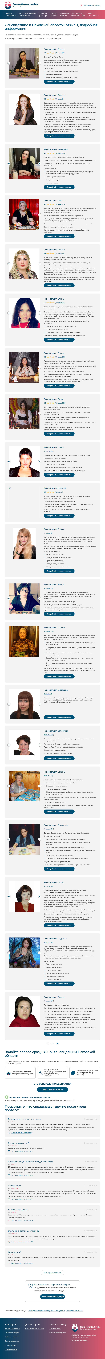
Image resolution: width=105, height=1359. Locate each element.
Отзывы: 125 (48, 735)
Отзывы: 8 (59, 492)
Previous (8, 63)
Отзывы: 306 (60, 204)
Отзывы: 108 (48, 451)
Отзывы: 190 (60, 153)
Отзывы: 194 (60, 357)
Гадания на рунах (53, 15)
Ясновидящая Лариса (54, 529)
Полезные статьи (11, 1349)
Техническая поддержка (57, 1333)
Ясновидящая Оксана (54, 772)
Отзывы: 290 (60, 403)
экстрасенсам (27, 15)
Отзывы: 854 (48, 829)
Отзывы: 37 (60, 253)
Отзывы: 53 (48, 942)
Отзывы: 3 (59, 99)
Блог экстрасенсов (93, 15)
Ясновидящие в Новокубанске (54, 1311)
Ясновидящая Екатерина (56, 149)
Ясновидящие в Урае (35, 1311)
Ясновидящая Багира (54, 49)
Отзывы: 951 (60, 303)
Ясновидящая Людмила (55, 939)
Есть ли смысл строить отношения (24, 1119)
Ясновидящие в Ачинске (74, 1311)
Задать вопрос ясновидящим (52, 1090)
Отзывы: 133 (48, 1001)
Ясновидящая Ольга (53, 399)
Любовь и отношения (18, 1210)
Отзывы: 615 (60, 53)
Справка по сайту (55, 1328)
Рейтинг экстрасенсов (11, 15)
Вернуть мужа (14, 1186)
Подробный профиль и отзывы (59, 81)
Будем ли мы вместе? (18, 1143)
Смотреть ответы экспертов (21, 1133)
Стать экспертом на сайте (34, 1328)
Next (39, 63)
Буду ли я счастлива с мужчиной (23, 1231)
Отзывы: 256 (48, 631)
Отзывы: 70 (48, 588)
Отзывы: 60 (48, 776)
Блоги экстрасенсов (12, 1341)
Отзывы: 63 (48, 886)
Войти (92, 5)
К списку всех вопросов (52, 1273)
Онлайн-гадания (10, 1345)
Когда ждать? (14, 1252)
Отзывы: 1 (48, 533)
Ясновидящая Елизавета (56, 825)
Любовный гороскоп (64, 15)
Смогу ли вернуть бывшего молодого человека (30, 1162)
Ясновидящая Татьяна (54, 95)
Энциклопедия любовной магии (78, 15)
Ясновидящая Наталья (55, 488)
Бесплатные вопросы (12, 1333)
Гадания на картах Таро (42, 15)
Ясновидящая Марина (54, 627)
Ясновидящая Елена (54, 299)
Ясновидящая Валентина (56, 731)
